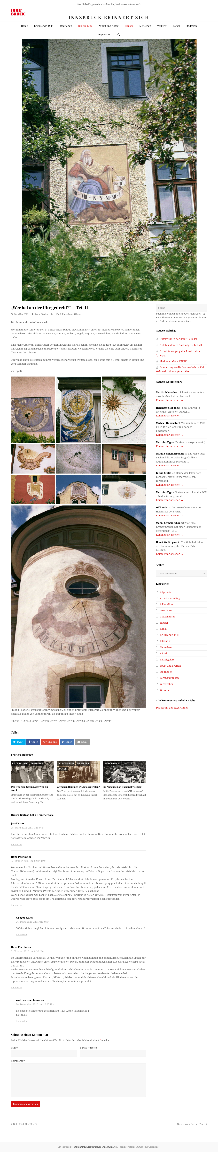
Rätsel (62, 769)
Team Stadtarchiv (44, 314)
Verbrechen (167, 684)
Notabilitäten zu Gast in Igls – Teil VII (181, 345)
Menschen (37, 763)
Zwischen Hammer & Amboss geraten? (78, 786)
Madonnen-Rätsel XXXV (173, 361)
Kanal (163, 628)
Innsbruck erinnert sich (109, 17)
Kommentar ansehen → (169, 400)
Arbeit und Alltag (170, 598)
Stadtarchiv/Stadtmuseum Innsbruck (93, 1147)
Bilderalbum (66, 314)
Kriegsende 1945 (169, 635)
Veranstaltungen (169, 678)
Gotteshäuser (167, 616)
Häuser (78, 314)
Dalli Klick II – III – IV (25, 1124)
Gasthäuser (166, 610)
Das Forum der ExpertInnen (172, 707)
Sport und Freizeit (170, 665)
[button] (18, 742)
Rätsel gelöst (167, 659)
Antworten (16, 844)
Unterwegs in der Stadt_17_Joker (178, 339)
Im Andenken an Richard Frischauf (122, 786)
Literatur (165, 641)
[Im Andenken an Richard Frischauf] (124, 772)
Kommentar (18, 1061)
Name (15, 1047)
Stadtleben (166, 671)
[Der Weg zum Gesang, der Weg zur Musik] (32, 772)
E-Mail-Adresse (89, 1047)
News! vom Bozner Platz (191, 1124)
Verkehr (164, 690)
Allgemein (166, 592)
